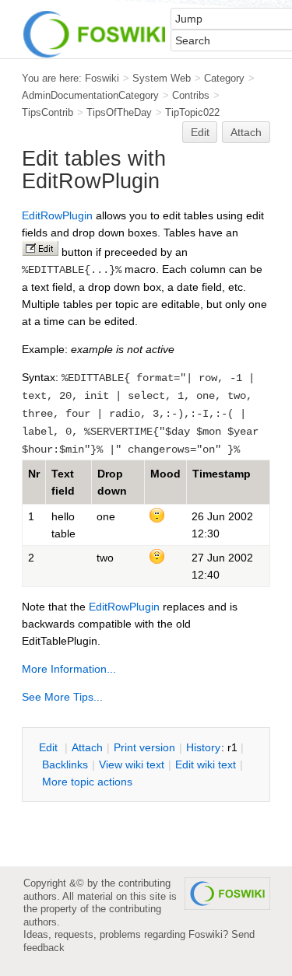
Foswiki (102, 78)
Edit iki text (205, 764)
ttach (87, 747)
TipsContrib (47, 112)
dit (50, 747)
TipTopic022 (192, 112)
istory (203, 747)
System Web (161, 78)
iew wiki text (131, 764)
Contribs (190, 95)
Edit (200, 132)
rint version (144, 747)
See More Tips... (62, 697)
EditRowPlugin (57, 215)
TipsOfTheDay (119, 112)
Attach (246, 132)
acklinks (65, 764)
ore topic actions (87, 781)
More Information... (69, 669)
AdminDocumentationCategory (90, 95)
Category (224, 78)
